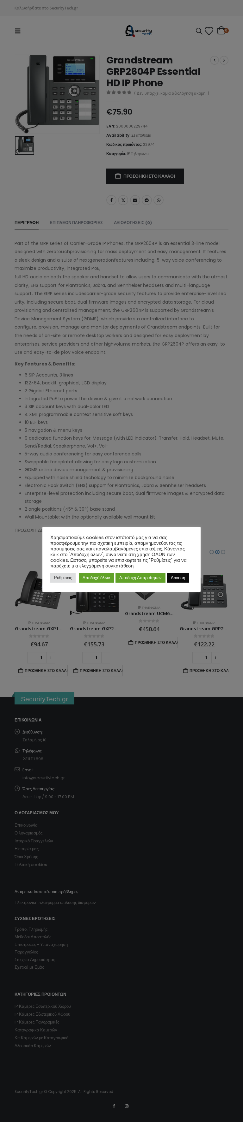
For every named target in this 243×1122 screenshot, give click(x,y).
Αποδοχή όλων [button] (96, 578)
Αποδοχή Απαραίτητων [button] (140, 578)
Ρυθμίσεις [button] (63, 578)
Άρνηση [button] (178, 578)
